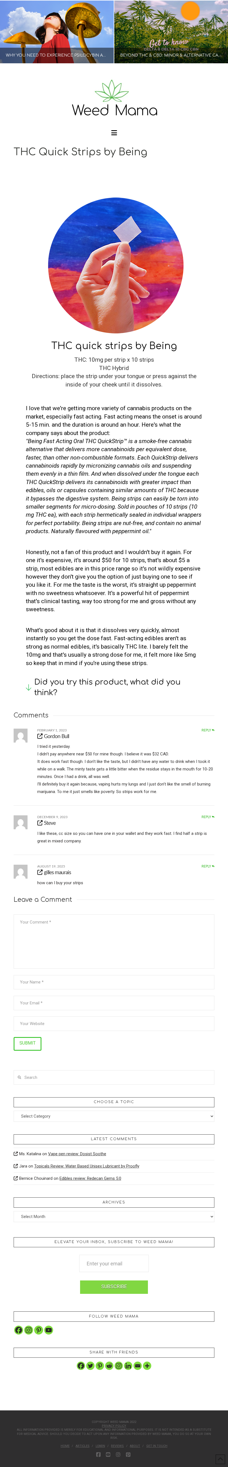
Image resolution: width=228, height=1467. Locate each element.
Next (216, 32)
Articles (83, 1446)
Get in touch (156, 1446)
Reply (207, 730)
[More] (147, 1366)
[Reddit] (109, 1366)
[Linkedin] (128, 1366)
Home (65, 1446)
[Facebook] (18, 1330)
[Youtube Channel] (48, 1330)
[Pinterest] (38, 1330)
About (135, 1446)
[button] (114, 132)
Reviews (117, 1446)
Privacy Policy (114, 1426)
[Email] (137, 1366)
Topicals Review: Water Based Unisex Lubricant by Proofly (86, 1166)
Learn (100, 1446)
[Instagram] (28, 1330)
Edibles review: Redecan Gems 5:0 (90, 1178)
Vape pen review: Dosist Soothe (77, 1153)
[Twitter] (90, 1366)
